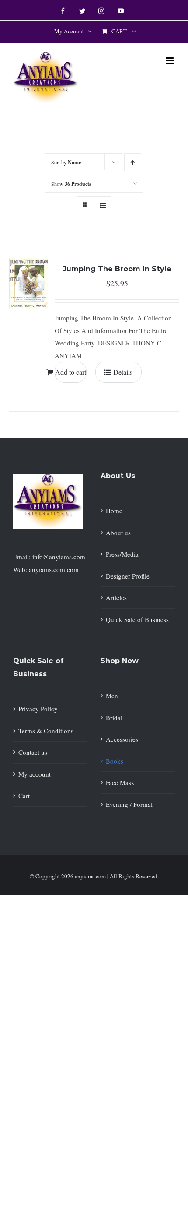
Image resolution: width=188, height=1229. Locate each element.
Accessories (122, 739)
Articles (116, 597)
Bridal (114, 717)
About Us (118, 476)
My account (34, 774)
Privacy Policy (38, 708)
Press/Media (122, 554)
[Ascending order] (132, 162)
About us (118, 532)
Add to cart (70, 372)
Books (114, 761)
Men (112, 695)
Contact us (32, 752)
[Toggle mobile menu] (170, 60)
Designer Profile (128, 576)
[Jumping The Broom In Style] (28, 279)
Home (114, 510)
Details (122, 372)
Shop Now (120, 661)
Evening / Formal (129, 804)
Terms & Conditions (45, 730)
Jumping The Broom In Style (117, 269)
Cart (24, 795)
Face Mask (120, 782)
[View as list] (102, 205)
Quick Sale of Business (137, 619)
